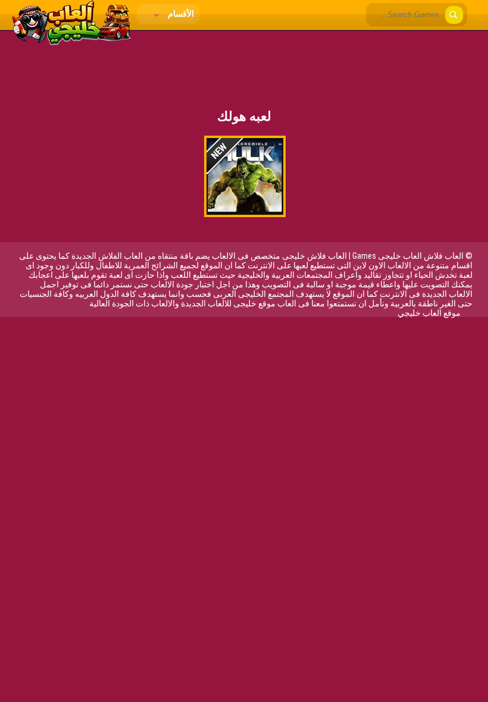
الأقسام (180, 13)
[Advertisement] (244, 62)
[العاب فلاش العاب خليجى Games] (71, 42)
